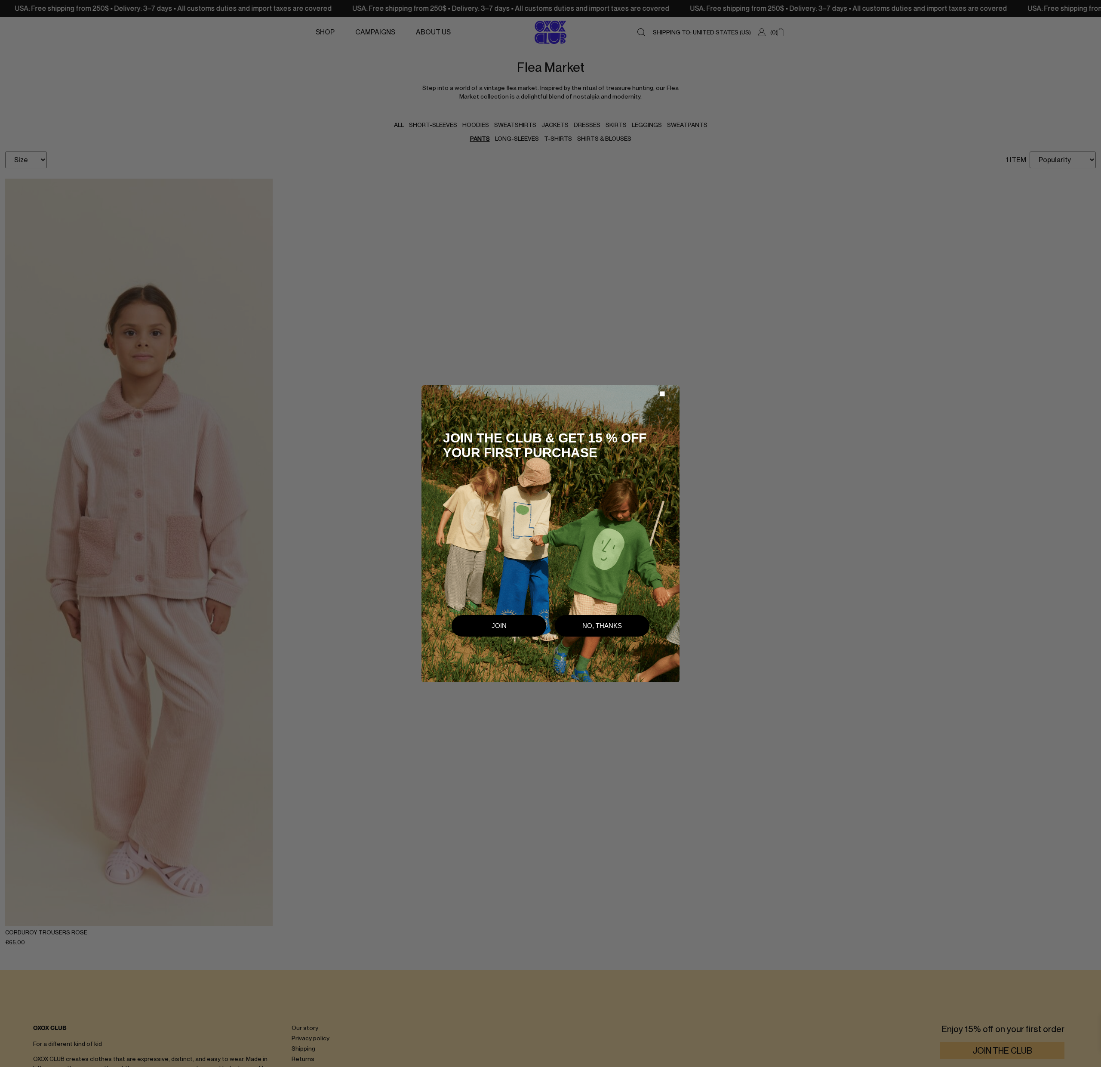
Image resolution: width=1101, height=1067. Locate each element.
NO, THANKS (602, 625)
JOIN (499, 625)
